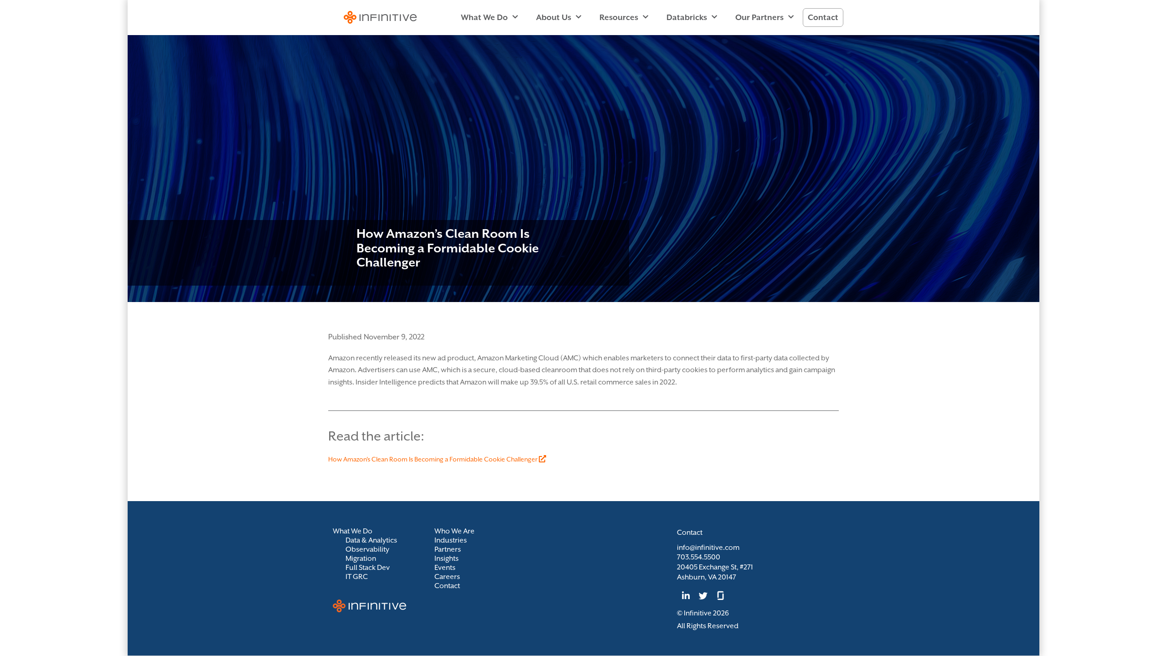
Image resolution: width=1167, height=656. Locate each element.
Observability (367, 549)
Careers (447, 577)
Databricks (686, 17)
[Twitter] (703, 595)
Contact (823, 17)
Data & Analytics (371, 540)
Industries (450, 540)
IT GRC (357, 577)
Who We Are (454, 531)
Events (444, 568)
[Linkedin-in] (685, 595)
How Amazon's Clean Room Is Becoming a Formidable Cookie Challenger (433, 459)
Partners (447, 549)
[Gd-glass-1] (720, 595)
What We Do (484, 17)
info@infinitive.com (708, 547)
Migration (361, 558)
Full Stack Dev (368, 568)
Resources (618, 17)
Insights (446, 558)
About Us (553, 17)
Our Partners (759, 17)
